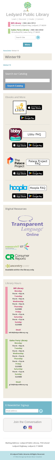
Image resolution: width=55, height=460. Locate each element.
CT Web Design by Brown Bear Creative (27, 457)
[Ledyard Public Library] (27, 11)
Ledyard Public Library (27, 14)
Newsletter (7, 51)
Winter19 (7, 65)
